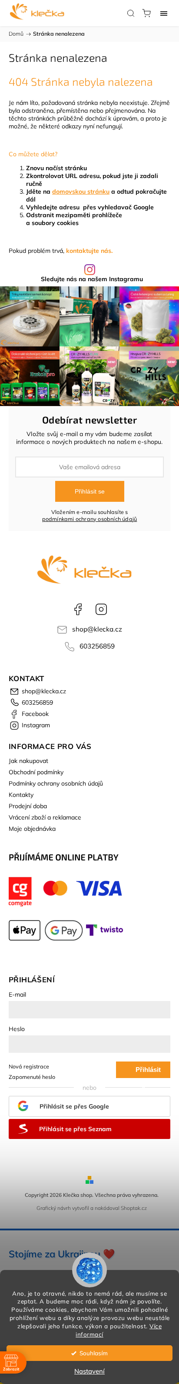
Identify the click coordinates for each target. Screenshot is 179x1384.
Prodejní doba (28, 806)
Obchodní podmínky (36, 772)
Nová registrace (29, 1066)
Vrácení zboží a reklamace (45, 817)
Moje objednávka (32, 829)
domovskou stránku (80, 191)
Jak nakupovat (28, 761)
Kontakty (21, 795)
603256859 (97, 646)
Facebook (77, 609)
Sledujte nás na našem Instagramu (92, 279)
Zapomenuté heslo (32, 1076)
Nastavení (89, 1371)
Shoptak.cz (134, 1208)
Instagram (101, 609)
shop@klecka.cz (97, 629)
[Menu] (163, 13)
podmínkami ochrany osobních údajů (89, 518)
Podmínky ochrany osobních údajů (56, 783)
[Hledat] (130, 13)
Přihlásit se (90, 491)
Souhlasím (94, 1353)
